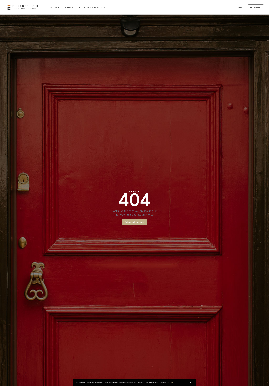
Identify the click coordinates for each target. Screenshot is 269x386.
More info (170, 382)
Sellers (54, 7)
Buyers (69, 7)
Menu (240, 7)
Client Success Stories (92, 7)
